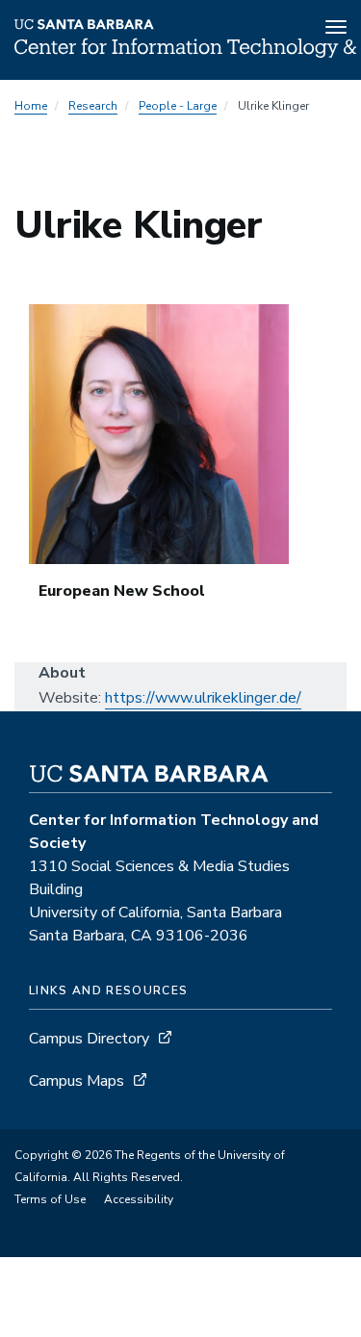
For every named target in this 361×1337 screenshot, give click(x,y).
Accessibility (138, 1199)
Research (92, 106)
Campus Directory (89, 1038)
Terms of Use (50, 1199)
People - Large (178, 106)
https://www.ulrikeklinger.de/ (203, 697)
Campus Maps (76, 1081)
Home (30, 106)
